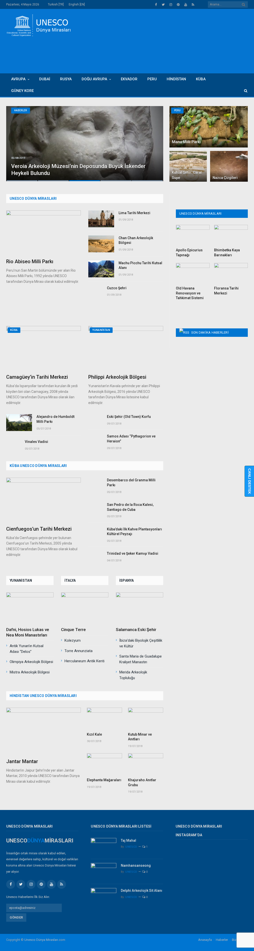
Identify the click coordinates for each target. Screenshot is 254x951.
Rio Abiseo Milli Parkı (29, 261)
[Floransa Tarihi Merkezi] (231, 273)
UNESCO (131, 846)
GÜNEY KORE (22, 90)
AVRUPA (18, 79)
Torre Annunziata (78, 651)
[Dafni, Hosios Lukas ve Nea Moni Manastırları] (30, 607)
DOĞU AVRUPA (94, 79)
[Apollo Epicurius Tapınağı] (193, 235)
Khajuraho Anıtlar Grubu (142, 782)
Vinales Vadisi (36, 442)
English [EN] (77, 4)
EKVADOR (129, 79)
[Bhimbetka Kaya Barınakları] (231, 235)
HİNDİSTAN (176, 79)
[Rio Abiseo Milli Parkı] (43, 232)
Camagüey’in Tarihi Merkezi (37, 377)
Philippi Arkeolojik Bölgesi (117, 377)
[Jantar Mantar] (43, 731)
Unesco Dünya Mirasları (41, 940)
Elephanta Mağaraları (104, 780)
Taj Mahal (128, 840)
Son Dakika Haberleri (210, 332)
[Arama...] (243, 91)
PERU (152, 79)
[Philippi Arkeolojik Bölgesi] (125, 348)
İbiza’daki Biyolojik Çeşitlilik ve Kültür (140, 643)
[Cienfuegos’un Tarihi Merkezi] (43, 500)
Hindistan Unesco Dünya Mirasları (43, 696)
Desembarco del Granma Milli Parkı (131, 482)
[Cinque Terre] (84, 607)
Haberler (20, 110)
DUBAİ (44, 79)
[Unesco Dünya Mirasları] (38, 25)
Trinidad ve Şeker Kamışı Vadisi (132, 553)
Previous (15, 140)
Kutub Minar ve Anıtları (140, 736)
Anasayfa (205, 940)
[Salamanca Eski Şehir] (139, 607)
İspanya (126, 580)
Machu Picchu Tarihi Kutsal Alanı (140, 265)
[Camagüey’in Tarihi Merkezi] (43, 348)
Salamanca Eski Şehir (136, 629)
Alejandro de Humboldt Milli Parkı (55, 419)
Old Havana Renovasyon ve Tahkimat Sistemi (190, 293)
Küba (14, 330)
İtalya (70, 580)
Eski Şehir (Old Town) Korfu (129, 417)
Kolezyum (72, 640)
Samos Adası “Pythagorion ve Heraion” (131, 438)
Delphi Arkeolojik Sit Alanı (141, 891)
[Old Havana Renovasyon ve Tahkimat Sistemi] (193, 273)
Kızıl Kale (94, 734)
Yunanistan (101, 330)
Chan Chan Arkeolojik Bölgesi (136, 240)
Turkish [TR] (56, 4)
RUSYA (66, 79)
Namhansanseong (136, 865)
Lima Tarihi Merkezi (134, 213)
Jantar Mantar (22, 761)
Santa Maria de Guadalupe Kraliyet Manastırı (140, 659)
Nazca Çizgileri (225, 178)
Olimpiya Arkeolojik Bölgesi (31, 662)
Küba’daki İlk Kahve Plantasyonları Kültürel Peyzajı (134, 531)
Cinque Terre (73, 629)
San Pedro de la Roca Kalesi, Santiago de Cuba (130, 507)
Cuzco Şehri (117, 288)
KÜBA (201, 79)
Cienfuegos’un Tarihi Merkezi (39, 529)
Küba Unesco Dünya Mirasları (38, 466)
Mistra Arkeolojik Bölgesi (30, 672)
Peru (177, 110)
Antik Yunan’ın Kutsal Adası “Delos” (26, 649)
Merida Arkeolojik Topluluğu (133, 675)
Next (154, 140)
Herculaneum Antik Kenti (84, 661)
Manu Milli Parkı (186, 142)
